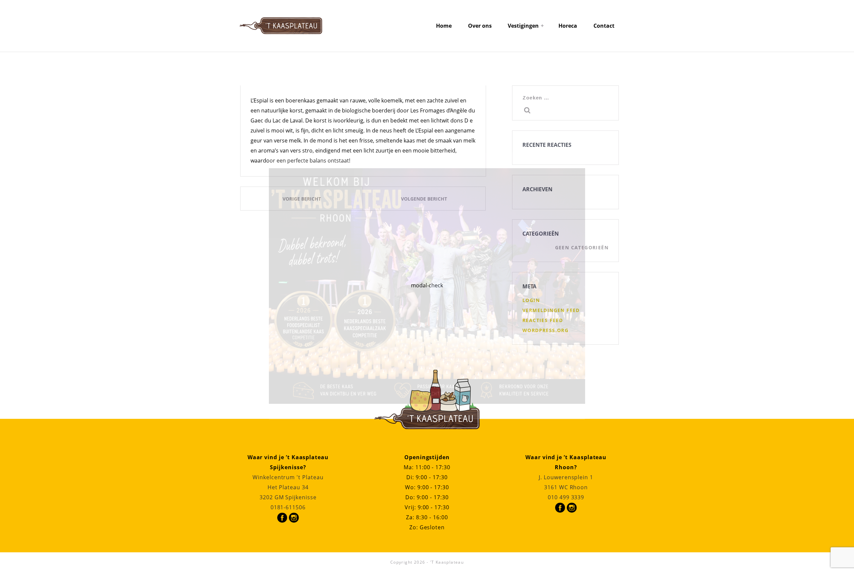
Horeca (567, 25)
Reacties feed (542, 320)
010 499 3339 (566, 497)
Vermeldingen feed (551, 310)
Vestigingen (523, 25)
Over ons (480, 25)
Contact (603, 25)
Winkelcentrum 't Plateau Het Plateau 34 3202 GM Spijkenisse (288, 487)
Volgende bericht (424, 199)
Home (444, 25)
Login (531, 300)
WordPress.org (545, 330)
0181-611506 (288, 507)
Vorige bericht (302, 199)
